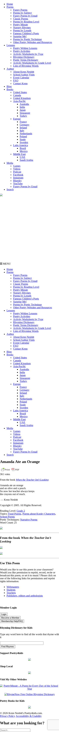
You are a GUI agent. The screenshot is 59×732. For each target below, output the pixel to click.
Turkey (23, 115)
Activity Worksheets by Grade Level (32, 62)
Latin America (20, 145)
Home (10, 4)
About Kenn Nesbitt (23, 71)
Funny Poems (20, 10)
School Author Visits (24, 74)
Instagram (18, 177)
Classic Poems (20, 18)
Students (11, 589)
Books (10, 89)
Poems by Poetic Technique (27, 39)
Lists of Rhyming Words (26, 65)
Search (10, 189)
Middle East (19, 154)
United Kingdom (22, 98)
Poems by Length (22, 30)
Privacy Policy (7, 716)
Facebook (18, 174)
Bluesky (17, 180)
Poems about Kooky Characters (38, 513)
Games (16, 166)
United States (20, 92)
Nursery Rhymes (22, 27)
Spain (23, 139)
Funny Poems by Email (25, 15)
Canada (17, 95)
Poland (23, 136)
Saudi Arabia (26, 160)
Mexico (24, 151)
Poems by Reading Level (26, 21)
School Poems (7, 516)
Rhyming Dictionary (23, 57)
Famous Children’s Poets (26, 33)
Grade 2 (21, 510)
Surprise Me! (20, 36)
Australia (24, 104)
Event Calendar (21, 77)
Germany (24, 124)
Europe (17, 118)
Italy (22, 130)
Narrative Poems (28, 519)
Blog (9, 86)
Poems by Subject (22, 12)
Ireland (23, 127)
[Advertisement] (29, 231)
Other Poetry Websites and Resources (32, 42)
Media (10, 163)
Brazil (23, 148)
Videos (16, 168)
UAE (22, 157)
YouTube (18, 183)
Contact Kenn (20, 83)
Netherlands (26, 133)
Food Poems (14, 513)
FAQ (15, 80)
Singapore (25, 113)
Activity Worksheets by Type (28, 54)
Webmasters (13, 586)
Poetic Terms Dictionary (25, 60)
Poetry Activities (21, 51)
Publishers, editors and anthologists (25, 595)
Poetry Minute (20, 24)
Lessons (11, 45)
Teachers (11, 592)
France (23, 121)
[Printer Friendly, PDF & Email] (10, 471)
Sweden (24, 142)
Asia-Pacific (19, 101)
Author (10, 68)
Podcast (17, 171)
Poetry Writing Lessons (25, 48)
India (22, 107)
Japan (23, 110)
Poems (10, 7)
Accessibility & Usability (29, 716)
